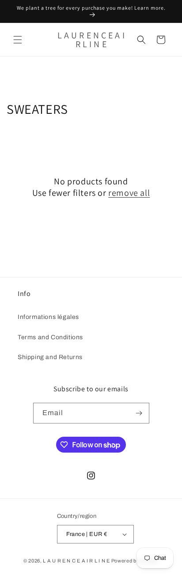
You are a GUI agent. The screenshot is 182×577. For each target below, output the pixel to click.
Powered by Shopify (135, 560)
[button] (17, 39)
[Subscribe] (139, 413)
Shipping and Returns (50, 357)
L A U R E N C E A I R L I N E (76, 560)
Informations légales (48, 317)
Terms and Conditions (50, 337)
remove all (129, 193)
